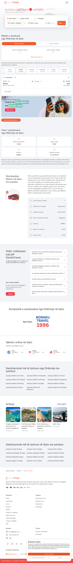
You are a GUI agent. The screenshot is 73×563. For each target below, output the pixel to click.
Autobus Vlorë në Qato (34, 449)
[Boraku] (43, 322)
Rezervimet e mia (41, 498)
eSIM (7, 498)
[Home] (11, 2)
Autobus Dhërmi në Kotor (14, 387)
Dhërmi (19, 471)
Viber (10, 538)
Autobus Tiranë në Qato (14, 449)
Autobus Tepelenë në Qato (36, 453)
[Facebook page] (8, 544)
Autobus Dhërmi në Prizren (36, 379)
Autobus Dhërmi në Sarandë (36, 376)
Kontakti (10, 294)
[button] (48, 253)
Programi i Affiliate (11, 521)
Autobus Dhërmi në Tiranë (14, 376)
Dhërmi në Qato (19, 43)
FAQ (7, 523)
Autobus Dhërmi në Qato (56, 453)
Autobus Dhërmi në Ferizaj (15, 383)
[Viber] (7, 538)
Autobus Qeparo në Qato (14, 461)
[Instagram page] (12, 544)
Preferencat (39, 504)
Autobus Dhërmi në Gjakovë (57, 379)
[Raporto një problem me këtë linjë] (68, 77)
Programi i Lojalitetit (11, 512)
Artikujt (8, 509)
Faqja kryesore (10, 471)
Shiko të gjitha (62, 404)
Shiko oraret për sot (36, 57)
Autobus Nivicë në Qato (56, 461)
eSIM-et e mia (40, 501)
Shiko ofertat (10, 110)
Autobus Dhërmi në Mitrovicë (33, 388)
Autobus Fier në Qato (55, 449)
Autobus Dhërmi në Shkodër (57, 387)
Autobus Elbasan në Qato (35, 457)
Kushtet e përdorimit (41, 531)
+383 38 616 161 (14, 535)
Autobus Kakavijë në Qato (14, 457)
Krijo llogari (39, 507)
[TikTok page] (21, 544)
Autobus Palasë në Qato (56, 457)
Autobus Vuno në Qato (34, 461)
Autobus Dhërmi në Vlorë (56, 376)
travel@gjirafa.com (14, 531)
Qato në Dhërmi (54, 43)
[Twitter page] (16, 544)
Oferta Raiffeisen (11, 518)
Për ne (8, 504)
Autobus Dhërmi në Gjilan (35, 383)
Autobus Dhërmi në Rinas (56, 383)
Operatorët (9, 501)
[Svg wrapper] (11, 554)
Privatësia (38, 534)
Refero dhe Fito (10, 515)
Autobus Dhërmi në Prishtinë (15, 379)
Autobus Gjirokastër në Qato (15, 453)
